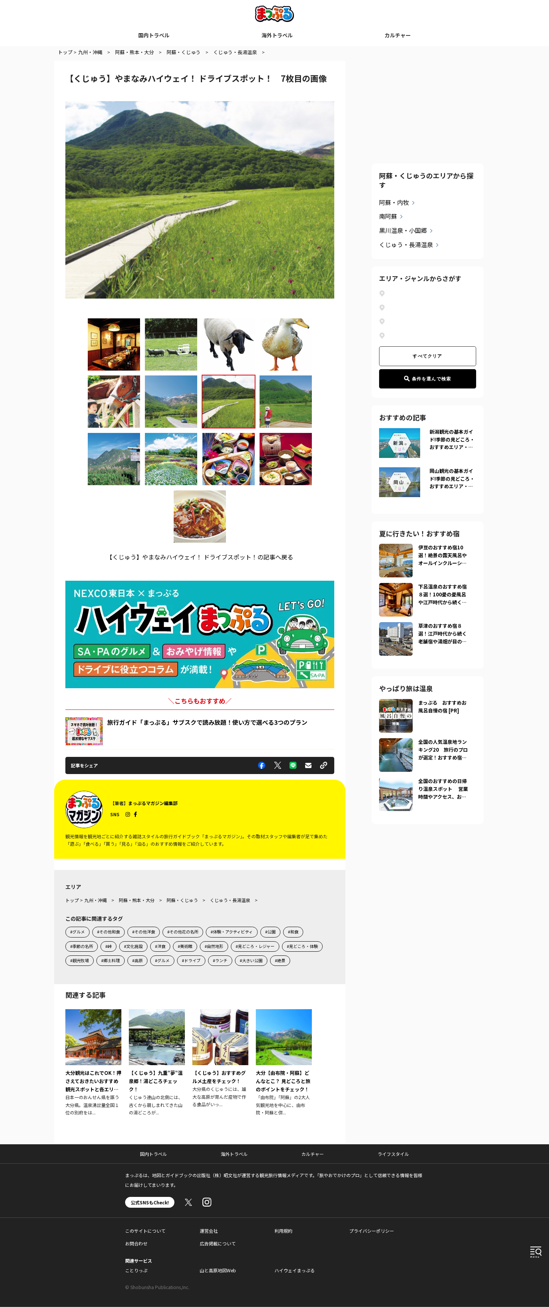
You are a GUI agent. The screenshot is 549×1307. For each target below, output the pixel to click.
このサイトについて (145, 1231)
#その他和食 (108, 932)
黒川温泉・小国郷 (403, 230)
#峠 (108, 946)
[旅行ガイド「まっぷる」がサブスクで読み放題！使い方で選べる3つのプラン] (84, 731)
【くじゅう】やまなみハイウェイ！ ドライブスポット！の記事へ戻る (199, 556)
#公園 (270, 932)
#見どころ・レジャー (255, 946)
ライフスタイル (393, 1154)
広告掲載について (218, 1243)
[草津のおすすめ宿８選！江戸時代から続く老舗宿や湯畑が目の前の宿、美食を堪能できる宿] (396, 626)
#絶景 (280, 960)
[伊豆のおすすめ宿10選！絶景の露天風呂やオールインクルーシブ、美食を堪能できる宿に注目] (396, 548)
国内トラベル (154, 35)
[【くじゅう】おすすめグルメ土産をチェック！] (220, 1058)
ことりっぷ (136, 1270)
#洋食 (160, 946)
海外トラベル (277, 35)
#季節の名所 (81, 946)
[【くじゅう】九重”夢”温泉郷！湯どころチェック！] (157, 1063)
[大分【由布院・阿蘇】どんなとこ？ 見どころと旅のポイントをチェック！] (284, 1063)
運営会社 (209, 1231)
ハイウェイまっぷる (294, 1270)
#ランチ (220, 960)
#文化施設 (133, 946)
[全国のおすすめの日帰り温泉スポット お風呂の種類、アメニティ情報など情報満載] (396, 781)
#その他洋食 (143, 932)
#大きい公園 (251, 960)
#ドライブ (191, 960)
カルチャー (398, 35)
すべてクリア (427, 356)
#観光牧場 (79, 960)
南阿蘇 (388, 216)
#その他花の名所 (182, 932)
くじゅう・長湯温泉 (406, 244)
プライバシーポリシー (371, 1231)
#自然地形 (214, 946)
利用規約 (283, 1231)
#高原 (137, 960)
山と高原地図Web (218, 1270)
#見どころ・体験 (302, 946)
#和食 (293, 932)
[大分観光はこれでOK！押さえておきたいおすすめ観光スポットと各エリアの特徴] (93, 1063)
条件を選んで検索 (432, 378)
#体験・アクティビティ (232, 932)
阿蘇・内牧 (394, 202)
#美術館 (185, 946)
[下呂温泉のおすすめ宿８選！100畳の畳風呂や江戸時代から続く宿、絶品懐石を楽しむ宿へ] (396, 587)
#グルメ (77, 932)
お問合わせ (136, 1243)
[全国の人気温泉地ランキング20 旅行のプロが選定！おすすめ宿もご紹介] (396, 742)
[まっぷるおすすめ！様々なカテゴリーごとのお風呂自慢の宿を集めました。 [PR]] (396, 703)
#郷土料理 (110, 960)
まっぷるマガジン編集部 (152, 803)
